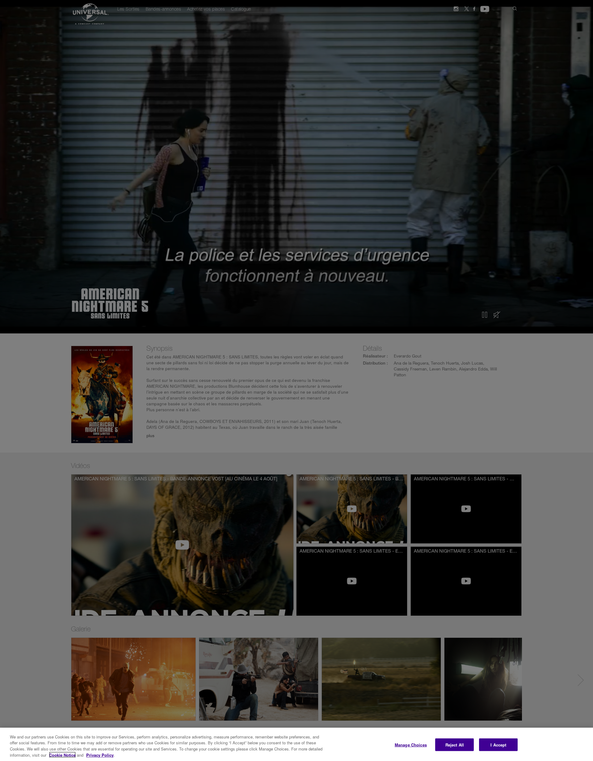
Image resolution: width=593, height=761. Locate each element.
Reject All (454, 745)
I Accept (498, 745)
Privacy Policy (100, 755)
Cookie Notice (62, 755)
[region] (296, 744)
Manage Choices (411, 745)
